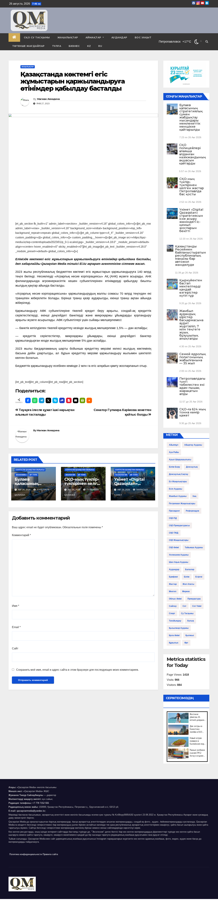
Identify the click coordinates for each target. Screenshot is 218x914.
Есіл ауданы (175, 489)
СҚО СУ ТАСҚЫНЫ (37, 37)
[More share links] (89, 400)
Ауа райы (174, 452)
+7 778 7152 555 (40, 803)
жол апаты (188, 584)
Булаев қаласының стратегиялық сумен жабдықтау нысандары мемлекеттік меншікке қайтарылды (191, 117)
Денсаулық (192, 467)
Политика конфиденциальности (25, 854)
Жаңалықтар (67, 37)
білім (186, 577)
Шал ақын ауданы (178, 562)
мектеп (172, 591)
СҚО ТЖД (173, 533)
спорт (172, 613)
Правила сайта (50, 854)
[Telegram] (41, 400)
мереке (186, 591)
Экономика (21, 475)
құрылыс (173, 643)
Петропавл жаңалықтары (182, 503)
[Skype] (55, 400)
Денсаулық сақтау (178, 474)
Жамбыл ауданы (177, 496)
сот (184, 606)
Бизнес (74, 46)
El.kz (83, 263)
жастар (173, 584)
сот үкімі (196, 606)
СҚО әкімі (174, 547)
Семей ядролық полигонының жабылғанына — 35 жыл (192, 358)
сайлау (173, 606)
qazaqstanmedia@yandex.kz (31, 811)
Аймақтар (93, 37)
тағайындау (175, 621)
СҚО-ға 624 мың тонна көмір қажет (192, 412)
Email (16, 627)
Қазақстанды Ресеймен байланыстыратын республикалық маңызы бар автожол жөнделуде (190, 256)
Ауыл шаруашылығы (180, 459)
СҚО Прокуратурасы (179, 525)
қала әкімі (174, 635)
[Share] (62, 400)
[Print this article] (82, 400)
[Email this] (75, 400)
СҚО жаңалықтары (178, 540)
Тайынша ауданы (194, 547)
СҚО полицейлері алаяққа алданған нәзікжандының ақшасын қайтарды (192, 154)
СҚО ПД (173, 518)
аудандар (174, 569)
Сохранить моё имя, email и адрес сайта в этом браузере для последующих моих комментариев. (77, 669)
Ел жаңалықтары (178, 481)
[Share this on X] (48, 400)
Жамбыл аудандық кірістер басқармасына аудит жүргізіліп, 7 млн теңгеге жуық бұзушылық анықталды (191, 324)
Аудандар (119, 37)
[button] (206, 41)
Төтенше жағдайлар (28, 46)
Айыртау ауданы (193, 445)
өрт (186, 643)
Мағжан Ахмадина (48, 99)
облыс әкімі (175, 599)
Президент (174, 511)
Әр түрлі (33, 475)
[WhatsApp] (34, 400)
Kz (89, 46)
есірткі (198, 577)
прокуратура (194, 599)
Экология (70, 475)
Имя (15, 605)
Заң (194, 496)
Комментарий (21, 535)
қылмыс (189, 635)
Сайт (15, 648)
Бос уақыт (143, 37)
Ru (100, 46)
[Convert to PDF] (69, 400)
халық (190, 621)
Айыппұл (173, 445)
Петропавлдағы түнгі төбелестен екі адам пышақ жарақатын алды (192, 386)
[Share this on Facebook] (28, 400)
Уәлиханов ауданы (179, 555)
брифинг (173, 577)
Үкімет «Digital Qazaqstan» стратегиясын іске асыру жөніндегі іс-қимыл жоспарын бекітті (191, 220)
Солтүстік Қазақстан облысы (30, 470)
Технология (121, 475)
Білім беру (174, 467)
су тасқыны (187, 613)
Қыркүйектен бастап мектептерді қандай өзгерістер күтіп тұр (190, 288)
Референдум (192, 511)
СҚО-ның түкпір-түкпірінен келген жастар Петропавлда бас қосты (191, 186)
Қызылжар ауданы (179, 628)
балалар (189, 569)
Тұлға (56, 46)
